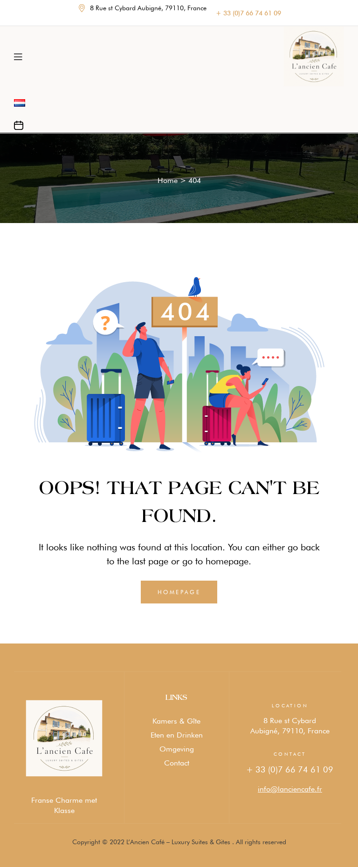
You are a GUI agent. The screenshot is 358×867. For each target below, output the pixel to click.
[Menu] (18, 56)
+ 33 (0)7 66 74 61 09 (289, 769)
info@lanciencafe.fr (290, 789)
